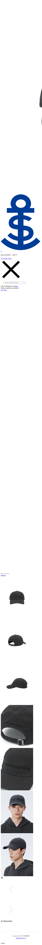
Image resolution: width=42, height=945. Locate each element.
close (16, 286)
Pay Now (4, 290)
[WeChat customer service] (19, 929)
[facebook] (25, 929)
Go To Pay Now (6, 258)
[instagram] (22, 929)
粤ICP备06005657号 (21, 938)
